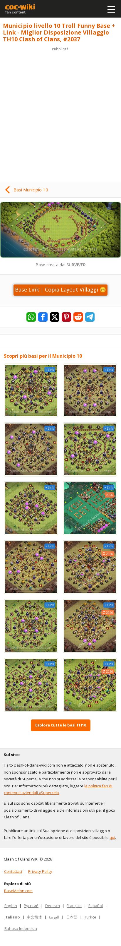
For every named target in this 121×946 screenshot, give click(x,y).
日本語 (72, 917)
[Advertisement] (60, 112)
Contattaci (13, 871)
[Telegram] (90, 317)
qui (112, 837)
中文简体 (34, 917)
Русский (31, 905)
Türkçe (90, 917)
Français (74, 905)
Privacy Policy (40, 871)
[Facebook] (43, 317)
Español (95, 905)
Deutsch (52, 905)
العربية (54, 917)
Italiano (12, 917)
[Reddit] (78, 317)
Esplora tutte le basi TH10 (60, 725)
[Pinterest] (66, 317)
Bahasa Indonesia (20, 928)
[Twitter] (54, 317)
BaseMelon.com (18, 890)
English (10, 905)
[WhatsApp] (31, 317)
